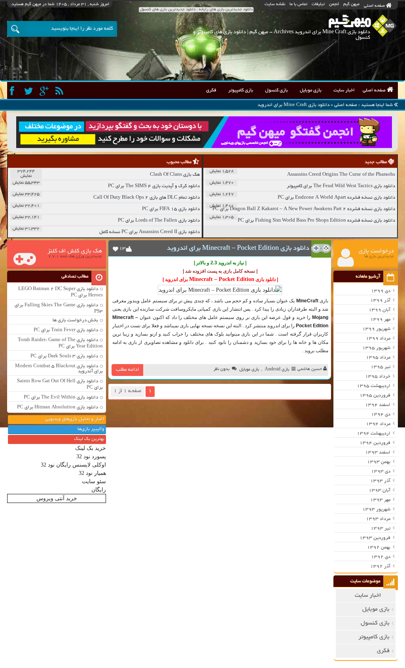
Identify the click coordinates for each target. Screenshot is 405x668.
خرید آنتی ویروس (56, 498)
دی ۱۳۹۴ (380, 414)
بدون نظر (221, 369)
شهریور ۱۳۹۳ (376, 509)
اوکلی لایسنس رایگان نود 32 (73, 465)
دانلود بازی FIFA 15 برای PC (171, 209)
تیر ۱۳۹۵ (380, 367)
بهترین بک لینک (89, 439)
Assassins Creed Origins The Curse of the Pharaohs (341, 174)
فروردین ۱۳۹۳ (375, 538)
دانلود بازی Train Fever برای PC (66, 330)
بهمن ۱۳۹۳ (378, 462)
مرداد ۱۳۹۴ (378, 424)
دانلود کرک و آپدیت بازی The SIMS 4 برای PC (154, 186)
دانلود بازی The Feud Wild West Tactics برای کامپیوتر (341, 186)
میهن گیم (351, 4)
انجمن (334, 4)
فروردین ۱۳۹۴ (375, 443)
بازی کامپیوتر (240, 90)
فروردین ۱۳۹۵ (375, 395)
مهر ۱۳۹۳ (380, 500)
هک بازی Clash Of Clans (175, 174)
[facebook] (14, 91)
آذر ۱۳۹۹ (380, 300)
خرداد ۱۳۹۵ (377, 376)
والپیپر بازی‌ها (91, 429)
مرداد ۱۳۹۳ (378, 519)
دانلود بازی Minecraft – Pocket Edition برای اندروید (238, 248)
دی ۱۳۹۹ (380, 291)
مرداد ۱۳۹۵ (378, 357)
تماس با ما (298, 4)
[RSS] (60, 91)
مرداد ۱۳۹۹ (378, 338)
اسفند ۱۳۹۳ (377, 452)
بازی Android (277, 369)
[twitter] (29, 91)
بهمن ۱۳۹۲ (378, 547)
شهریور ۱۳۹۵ (376, 348)
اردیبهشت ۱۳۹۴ (373, 433)
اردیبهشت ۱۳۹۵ (373, 386)
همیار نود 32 (92, 473)
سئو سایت (94, 481)
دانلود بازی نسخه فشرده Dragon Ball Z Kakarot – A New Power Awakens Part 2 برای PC (303, 209)
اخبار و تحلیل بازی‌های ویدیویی (74, 419)
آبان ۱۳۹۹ (379, 310)
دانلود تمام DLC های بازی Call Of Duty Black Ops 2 (146, 197)
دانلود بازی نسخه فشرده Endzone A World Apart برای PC (336, 197)
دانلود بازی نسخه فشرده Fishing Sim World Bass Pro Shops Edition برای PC (316, 220)
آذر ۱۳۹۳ (380, 481)
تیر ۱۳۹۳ (380, 528)
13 (122, 249)
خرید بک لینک (90, 448)
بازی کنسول (276, 90)
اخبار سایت (344, 90)
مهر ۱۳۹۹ (380, 319)
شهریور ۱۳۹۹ (376, 329)
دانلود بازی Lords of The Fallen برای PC (159, 220)
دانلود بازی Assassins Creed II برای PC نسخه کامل (149, 232)
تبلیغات (318, 4)
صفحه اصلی (375, 6)
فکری (211, 90)
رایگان (98, 490)
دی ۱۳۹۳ (380, 471)
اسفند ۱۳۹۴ (377, 405)
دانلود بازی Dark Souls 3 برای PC (64, 356)
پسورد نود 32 (91, 456)
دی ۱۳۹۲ (380, 557)
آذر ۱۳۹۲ (380, 566)
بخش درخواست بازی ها (75, 320)
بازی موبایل (311, 90)
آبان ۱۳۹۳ (379, 490)
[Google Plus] (45, 91)
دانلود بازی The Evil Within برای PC (61, 397)
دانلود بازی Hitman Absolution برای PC (57, 407)
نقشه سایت (275, 4)
